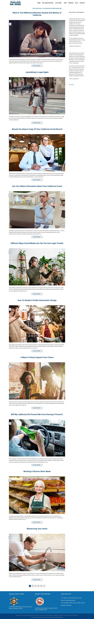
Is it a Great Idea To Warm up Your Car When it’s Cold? (73, 602)
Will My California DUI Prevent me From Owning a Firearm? (37, 414)
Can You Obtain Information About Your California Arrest (37, 186)
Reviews (70, 3)
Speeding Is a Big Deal (66, 605)
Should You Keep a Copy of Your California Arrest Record (37, 129)
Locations (58, 3)
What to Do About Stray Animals (68, 600)
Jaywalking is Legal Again (37, 72)
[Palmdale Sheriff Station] (14, 601)
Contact (82, 3)
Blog (76, 3)
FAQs (65, 3)
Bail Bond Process (47, 3)
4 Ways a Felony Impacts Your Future (37, 357)
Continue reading (37, 65)
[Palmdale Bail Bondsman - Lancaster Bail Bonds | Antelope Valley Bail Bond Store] (15, 2)
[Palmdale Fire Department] (40, 601)
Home (39, 3)
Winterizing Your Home (37, 529)
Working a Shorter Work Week (37, 471)
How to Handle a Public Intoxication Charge (37, 300)
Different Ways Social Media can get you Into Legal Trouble (37, 243)
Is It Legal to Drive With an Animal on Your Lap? (71, 598)
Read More (71, 84)
